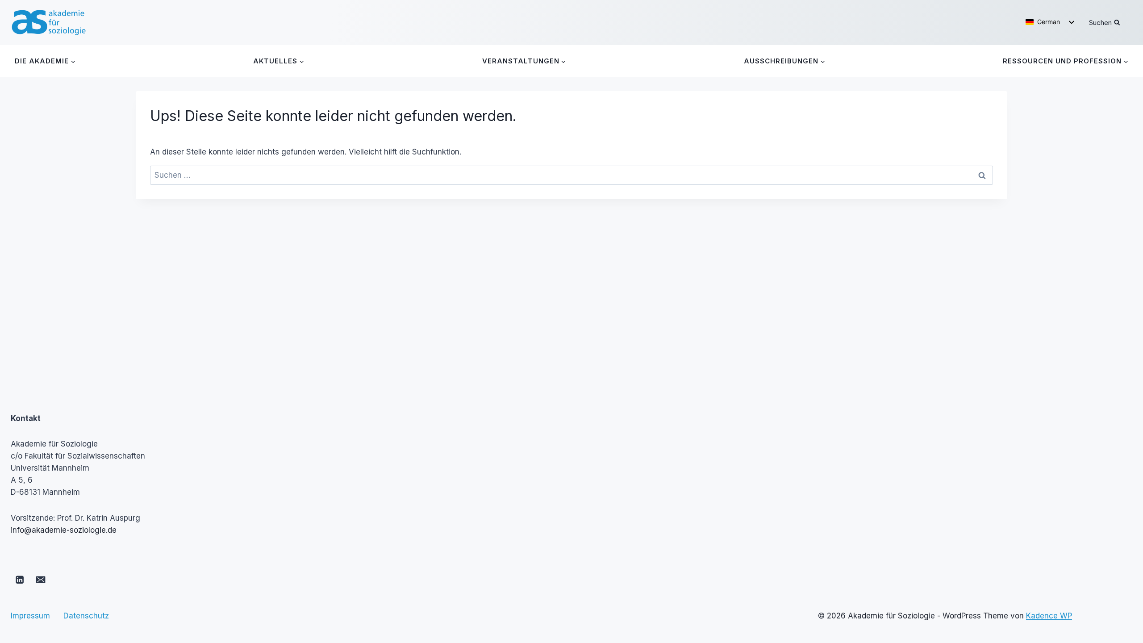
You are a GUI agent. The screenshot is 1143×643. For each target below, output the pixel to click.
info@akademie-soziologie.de (64, 530)
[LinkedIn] (20, 580)
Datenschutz (86, 615)
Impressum (30, 615)
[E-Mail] (41, 580)
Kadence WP (1049, 615)
